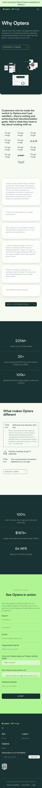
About (4, 748)
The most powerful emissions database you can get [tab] (23, 460)
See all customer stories (18, 304)
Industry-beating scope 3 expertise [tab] (20, 452)
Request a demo (12, 47)
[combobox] (21, 662)
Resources (25, 738)
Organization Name (10, 645)
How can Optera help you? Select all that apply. (20, 657)
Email (5, 634)
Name (5, 616)
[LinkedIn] (2, 728)
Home (4, 738)
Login (33, 785)
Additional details (9, 682)
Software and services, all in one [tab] (24, 426)
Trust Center (25, 785)
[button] (38, 9)
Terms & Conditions (13, 785)
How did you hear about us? (14, 670)
